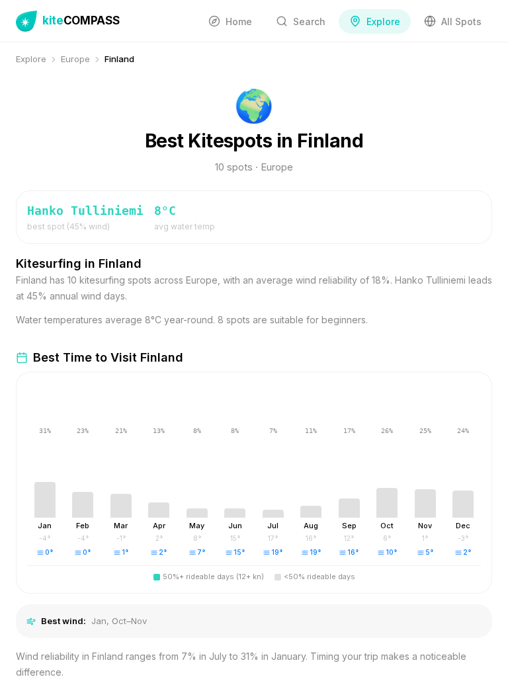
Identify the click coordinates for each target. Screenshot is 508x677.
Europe (75, 59)
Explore (31, 59)
